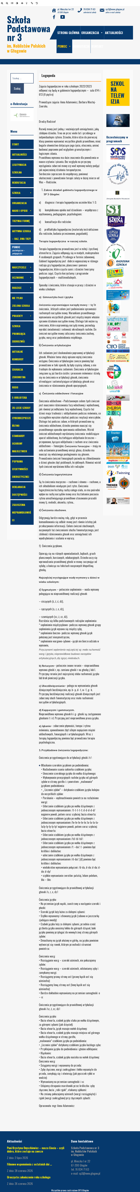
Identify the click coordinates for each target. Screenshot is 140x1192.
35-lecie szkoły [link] (21, 408)
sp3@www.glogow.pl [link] (89, 1173)
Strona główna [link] (68, 32)
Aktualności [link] (114, 32)
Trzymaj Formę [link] (21, 221)
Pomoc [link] (62, 46)
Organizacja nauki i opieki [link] (19, 206)
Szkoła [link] (16, 193)
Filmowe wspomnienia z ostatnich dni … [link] (29, 1164)
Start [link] (15, 144)
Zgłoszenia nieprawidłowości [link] (21, 512)
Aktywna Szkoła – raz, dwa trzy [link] (21, 235)
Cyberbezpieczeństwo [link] (21, 421)
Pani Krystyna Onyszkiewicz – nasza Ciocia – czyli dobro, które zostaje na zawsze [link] (35, 1149)
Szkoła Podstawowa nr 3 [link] (28, 28)
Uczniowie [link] (18, 277)
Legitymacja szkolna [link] (19, 168)
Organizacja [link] (90, 32)
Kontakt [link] (97, 46)
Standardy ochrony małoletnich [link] (19, 443)
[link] (2, 3)
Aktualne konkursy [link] (17, 355)
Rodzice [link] (17, 288)
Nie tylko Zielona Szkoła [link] (21, 301)
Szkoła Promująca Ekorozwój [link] (18, 333)
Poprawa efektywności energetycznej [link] (20, 468)
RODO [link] (15, 387)
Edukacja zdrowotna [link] (18, 373)
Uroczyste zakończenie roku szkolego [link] (28, 1177)
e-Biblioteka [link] (19, 397)
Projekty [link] (17, 316)
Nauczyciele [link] (19, 267)
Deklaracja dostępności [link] (19, 490)
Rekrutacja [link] (81, 46)
